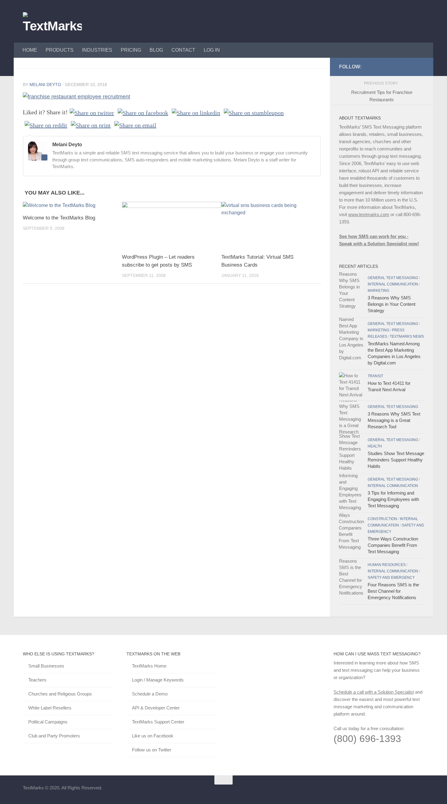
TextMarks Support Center (158, 721)
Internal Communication (393, 284)
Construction (382, 519)
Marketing (378, 290)
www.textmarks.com (368, 214)
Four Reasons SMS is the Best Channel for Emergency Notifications (393, 591)
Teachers (37, 679)
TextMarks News (407, 336)
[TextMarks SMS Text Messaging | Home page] (52, 21)
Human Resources (387, 565)
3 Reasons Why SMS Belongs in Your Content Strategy (391, 304)
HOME (30, 50)
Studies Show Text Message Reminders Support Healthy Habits (396, 460)
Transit (375, 376)
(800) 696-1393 (367, 738)
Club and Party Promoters (54, 735)
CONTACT (183, 50)
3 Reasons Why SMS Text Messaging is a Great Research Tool (394, 420)
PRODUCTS (60, 50)
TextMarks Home (149, 665)
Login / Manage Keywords (158, 679)
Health (375, 446)
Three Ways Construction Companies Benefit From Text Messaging (393, 545)
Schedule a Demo (150, 693)
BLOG (156, 50)
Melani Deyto (45, 84)
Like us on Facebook (152, 735)
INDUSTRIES (97, 50)
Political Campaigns (48, 721)
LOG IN (212, 50)
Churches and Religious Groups (60, 693)
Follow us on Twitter (151, 749)
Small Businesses (46, 665)
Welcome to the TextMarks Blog (59, 218)
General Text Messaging (393, 278)
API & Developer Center (156, 707)
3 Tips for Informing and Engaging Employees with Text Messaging (393, 499)
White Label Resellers (49, 707)
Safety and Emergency (391, 577)
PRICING (131, 50)
